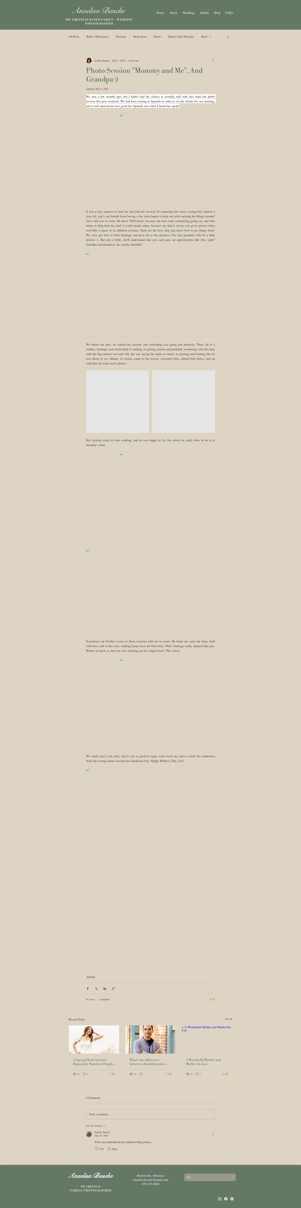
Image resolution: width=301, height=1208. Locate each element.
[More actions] (213, 60)
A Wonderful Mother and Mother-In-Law (203, 1062)
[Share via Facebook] (87, 988)
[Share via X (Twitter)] (96, 988)
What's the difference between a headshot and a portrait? (147, 1062)
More (204, 37)
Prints (157, 37)
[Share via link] (113, 988)
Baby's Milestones (98, 37)
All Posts (74, 37)
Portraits (121, 37)
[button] (228, 36)
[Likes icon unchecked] (96, 1149)
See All (228, 1018)
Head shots (140, 37)
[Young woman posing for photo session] (94, 1039)
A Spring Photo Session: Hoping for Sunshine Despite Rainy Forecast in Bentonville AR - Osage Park (94, 1062)
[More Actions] (213, 1134)
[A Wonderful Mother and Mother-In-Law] (207, 1039)
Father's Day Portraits (181, 37)
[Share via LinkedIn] (104, 988)
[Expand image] (117, 401)
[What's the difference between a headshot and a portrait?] (150, 1039)
